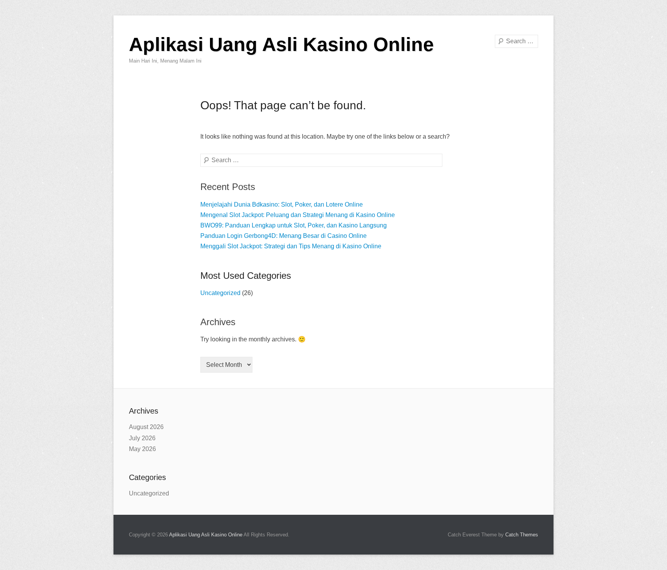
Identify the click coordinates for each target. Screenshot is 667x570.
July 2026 (142, 438)
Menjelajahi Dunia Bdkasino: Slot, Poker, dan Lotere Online (281, 204)
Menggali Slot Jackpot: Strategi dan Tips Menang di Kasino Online (290, 246)
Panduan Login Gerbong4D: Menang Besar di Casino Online (283, 235)
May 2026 (142, 449)
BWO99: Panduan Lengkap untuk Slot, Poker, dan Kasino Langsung (293, 225)
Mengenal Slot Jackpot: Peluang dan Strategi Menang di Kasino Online (297, 215)
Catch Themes (521, 535)
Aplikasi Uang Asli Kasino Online (281, 44)
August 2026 (146, 427)
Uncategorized (220, 293)
